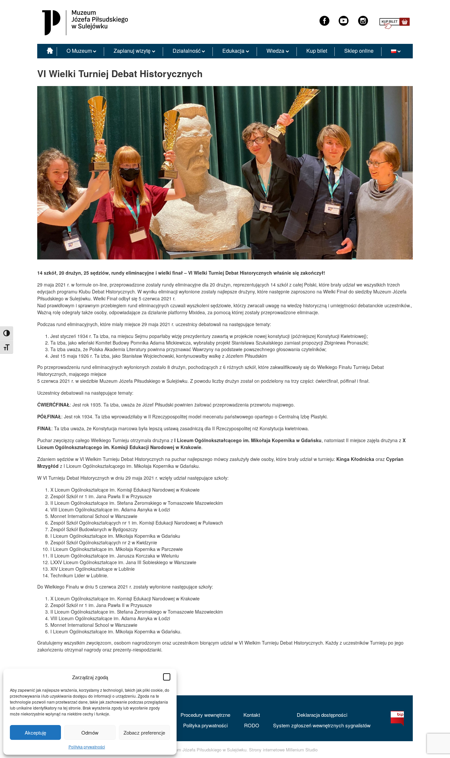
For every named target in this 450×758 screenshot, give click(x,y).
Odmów (89, 732)
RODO (251, 725)
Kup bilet (316, 50)
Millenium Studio (302, 750)
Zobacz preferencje (144, 732)
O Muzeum (79, 50)
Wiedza (275, 50)
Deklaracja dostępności (322, 714)
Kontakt (251, 714)
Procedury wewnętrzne (205, 714)
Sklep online (359, 50)
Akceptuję (35, 732)
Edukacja (233, 50)
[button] (166, 677)
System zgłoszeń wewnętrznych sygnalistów (322, 725)
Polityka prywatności (87, 746)
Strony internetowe (267, 750)
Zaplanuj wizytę (132, 50)
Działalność (187, 50)
